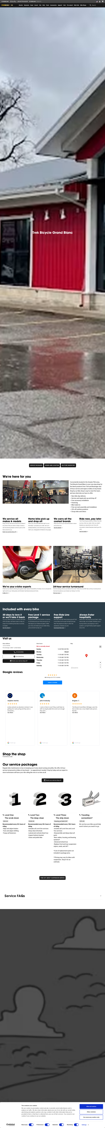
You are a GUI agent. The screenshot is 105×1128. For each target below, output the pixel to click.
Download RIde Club (59, 627)
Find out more (56, 593)
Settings (84, 1124)
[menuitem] (20, 5)
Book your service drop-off (9, 531)
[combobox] (96, 5)
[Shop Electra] (13, 1)
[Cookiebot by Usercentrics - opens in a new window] (10, 1125)
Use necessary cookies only (91, 1117)
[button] (86, 656)
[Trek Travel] (35, 1)
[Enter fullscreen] (100, 646)
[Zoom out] (100, 665)
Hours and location (52, 465)
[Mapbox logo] (74, 668)
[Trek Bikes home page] (5, 1)
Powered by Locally (7, 756)
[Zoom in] (100, 662)
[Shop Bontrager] (22, 1)
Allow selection (91, 1112)
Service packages (36, 465)
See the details (57, 527)
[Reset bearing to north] (100, 667)
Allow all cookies (91, 1106)
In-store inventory (68, 465)
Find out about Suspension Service (52, 878)
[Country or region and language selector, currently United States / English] (97, 1)
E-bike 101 (5, 593)
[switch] (47, 1124)
